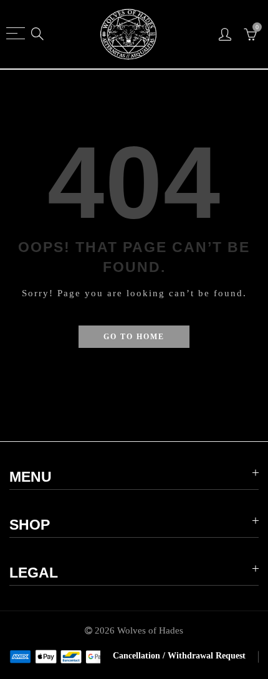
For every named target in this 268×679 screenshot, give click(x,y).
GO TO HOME (134, 336)
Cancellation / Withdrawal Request (179, 655)
